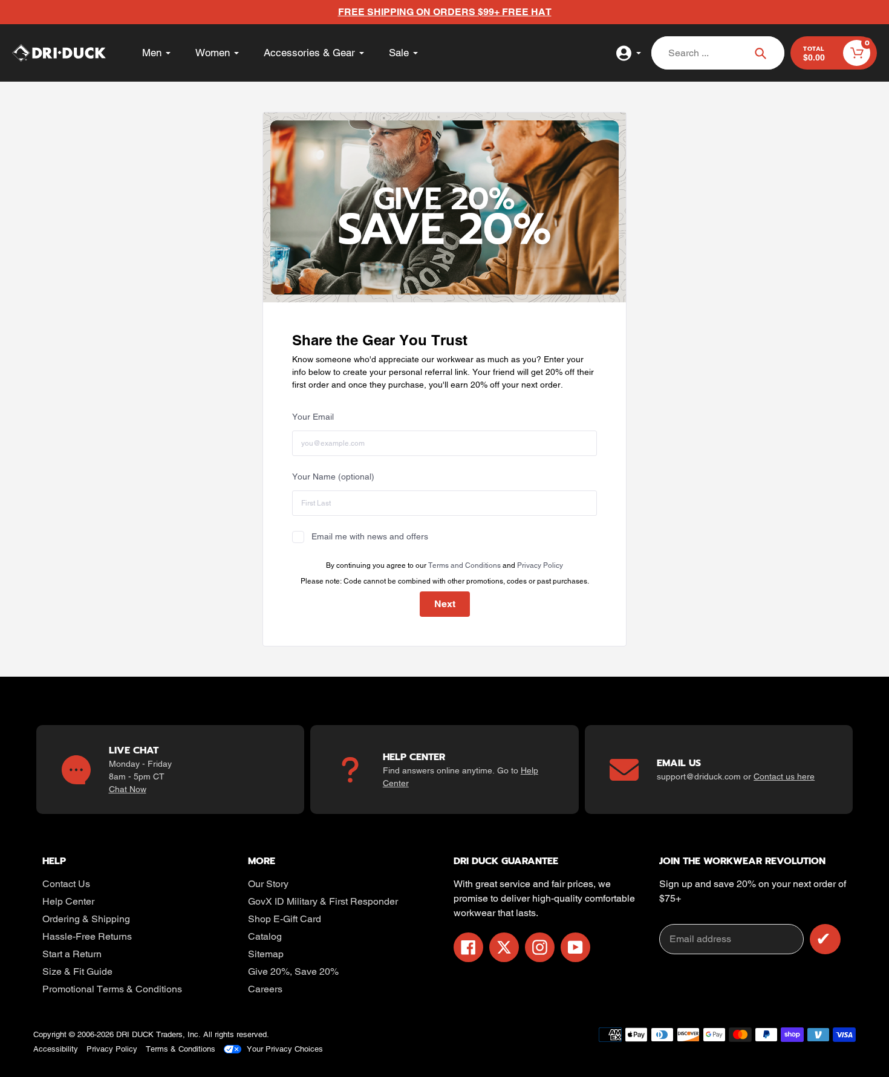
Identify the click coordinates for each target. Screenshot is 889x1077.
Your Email (313, 416)
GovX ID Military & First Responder (323, 901)
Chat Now (127, 789)
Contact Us (66, 884)
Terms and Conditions (464, 565)
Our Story (268, 884)
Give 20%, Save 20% (293, 971)
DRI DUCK (135, 1034)
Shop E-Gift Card (284, 919)
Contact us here (784, 776)
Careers (265, 989)
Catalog (265, 936)
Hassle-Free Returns (87, 936)
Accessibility (55, 1048)
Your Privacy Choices (285, 1048)
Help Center (68, 901)
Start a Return (72, 954)
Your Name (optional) (333, 476)
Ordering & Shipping (86, 919)
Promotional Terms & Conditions (112, 989)
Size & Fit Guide (77, 971)
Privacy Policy (540, 565)
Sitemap (266, 954)
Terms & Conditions (180, 1048)
